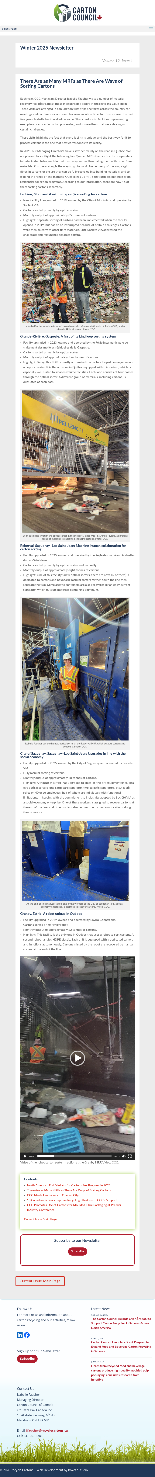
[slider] (74, 1156)
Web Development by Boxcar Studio (62, 1470)
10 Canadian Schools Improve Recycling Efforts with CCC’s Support (72, 1200)
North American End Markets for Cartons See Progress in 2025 (68, 1185)
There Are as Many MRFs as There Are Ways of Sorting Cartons (69, 1190)
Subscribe (77, 1251)
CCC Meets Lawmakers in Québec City (53, 1195)
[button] (77, 1058)
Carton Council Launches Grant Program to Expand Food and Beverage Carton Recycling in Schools (121, 1347)
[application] (77, 1058)
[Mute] (124, 1156)
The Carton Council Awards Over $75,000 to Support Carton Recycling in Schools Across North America (121, 1323)
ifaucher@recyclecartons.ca (47, 1430)
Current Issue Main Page (40, 1219)
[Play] (25, 1156)
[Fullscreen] (130, 1156)
